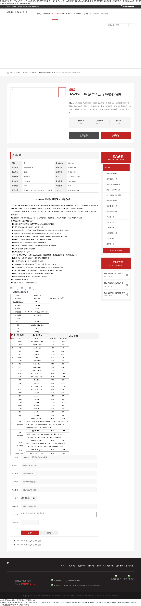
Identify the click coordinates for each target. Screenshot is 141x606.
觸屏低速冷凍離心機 (113, 184)
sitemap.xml (89, 596)
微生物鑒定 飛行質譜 (114, 195)
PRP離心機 (110, 238)
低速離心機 (110, 222)
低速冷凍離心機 (112, 211)
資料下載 (87, 14)
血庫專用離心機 (112, 233)
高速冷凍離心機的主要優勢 (114, 293)
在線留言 (96, 14)
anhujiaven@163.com (71, 581)
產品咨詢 (84, 135)
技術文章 (71, 14)
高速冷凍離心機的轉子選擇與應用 (114, 283)
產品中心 (55, 14)
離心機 (34, 72)
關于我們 (47, 14)
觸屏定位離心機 (112, 200)
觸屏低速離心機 (112, 179)
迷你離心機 (110, 244)
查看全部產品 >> (116, 250)
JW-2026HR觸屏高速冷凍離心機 (29, 545)
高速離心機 (110, 217)
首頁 (39, 14)
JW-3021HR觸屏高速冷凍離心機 (29, 541)
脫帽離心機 (110, 228)
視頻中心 (79, 14)
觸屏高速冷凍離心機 (46, 72)
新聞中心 (63, 14)
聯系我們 (104, 14)
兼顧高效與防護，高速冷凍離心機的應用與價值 (114, 273)
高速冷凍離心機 (112, 206)
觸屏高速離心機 (112, 173)
